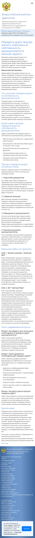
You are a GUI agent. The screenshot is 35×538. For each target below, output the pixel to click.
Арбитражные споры (7, 470)
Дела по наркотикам (7, 518)
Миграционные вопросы (9, 512)
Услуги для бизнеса (7, 496)
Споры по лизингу (7, 509)
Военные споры (6, 466)
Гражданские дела (7, 473)
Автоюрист (4, 465)
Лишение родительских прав (10, 510)
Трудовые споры (6, 463)
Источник (4, 443)
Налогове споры (6, 516)
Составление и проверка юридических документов (17, 495)
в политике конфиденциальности (12, 533)
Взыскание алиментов (8, 468)
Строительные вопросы (8, 489)
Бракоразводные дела (8, 479)
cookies (10, 525)
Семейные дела (6, 488)
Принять (27, 529)
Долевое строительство (8, 502)
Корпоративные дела (8, 505)
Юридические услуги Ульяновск (11, 457)
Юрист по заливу (6, 503)
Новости (3, 458)
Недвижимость (5, 486)
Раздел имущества (7, 480)
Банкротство (5, 472)
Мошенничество (6, 514)
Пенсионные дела (6, 519)
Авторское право (6, 500)
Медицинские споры (7, 477)
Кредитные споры (7, 507)
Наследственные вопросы (9, 484)
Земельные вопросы (7, 475)
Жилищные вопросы (7, 491)
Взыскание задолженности (9, 493)
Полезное (25, 31)
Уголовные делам (6, 482)
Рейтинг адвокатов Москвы (10, 31)
